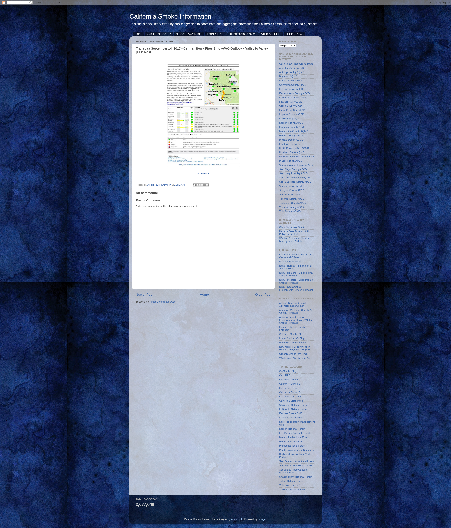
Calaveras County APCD (292, 85)
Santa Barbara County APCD (295, 182)
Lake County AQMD (290, 118)
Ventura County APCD (291, 207)
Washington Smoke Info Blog (295, 358)
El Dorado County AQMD (293, 97)
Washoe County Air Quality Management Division (294, 240)
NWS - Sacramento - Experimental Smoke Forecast (296, 288)
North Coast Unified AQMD (294, 148)
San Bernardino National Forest (296, 461)
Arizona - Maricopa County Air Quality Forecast (296, 311)
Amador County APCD (291, 68)
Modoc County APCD (291, 135)
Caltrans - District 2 (290, 384)
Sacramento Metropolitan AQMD (297, 165)
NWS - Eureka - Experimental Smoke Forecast (295, 267)
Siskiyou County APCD (291, 190)
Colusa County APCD (291, 89)
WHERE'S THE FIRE (271, 34)
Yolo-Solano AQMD (290, 211)
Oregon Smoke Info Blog (293, 354)
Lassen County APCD (291, 122)
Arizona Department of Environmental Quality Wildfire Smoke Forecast (296, 320)
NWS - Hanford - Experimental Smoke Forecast (296, 274)
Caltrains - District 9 (290, 396)
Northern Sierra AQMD (291, 152)
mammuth (237, 519)
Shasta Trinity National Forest (295, 476)
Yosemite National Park (292, 489)
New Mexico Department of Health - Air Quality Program (294, 348)
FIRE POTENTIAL (294, 34)
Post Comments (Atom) (164, 301)
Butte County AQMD (290, 80)
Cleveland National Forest (293, 405)
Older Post (263, 294)
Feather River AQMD (290, 101)
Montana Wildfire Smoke (293, 342)
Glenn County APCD (290, 106)
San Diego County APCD (293, 169)
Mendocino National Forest (294, 437)
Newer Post (144, 294)
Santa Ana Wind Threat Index (295, 465)
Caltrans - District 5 (290, 392)
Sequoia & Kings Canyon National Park (293, 471)
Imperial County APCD (291, 114)
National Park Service (291, 261)
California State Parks (291, 400)
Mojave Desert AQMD (291, 139)
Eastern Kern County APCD (294, 93)
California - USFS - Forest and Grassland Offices (296, 256)
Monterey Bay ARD (289, 144)
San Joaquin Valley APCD (293, 173)
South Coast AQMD (290, 194)
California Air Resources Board (296, 63)
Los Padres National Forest (294, 433)
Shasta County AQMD (291, 186)
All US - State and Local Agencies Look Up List (292, 304)
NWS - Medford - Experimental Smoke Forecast (296, 281)
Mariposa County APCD (292, 127)
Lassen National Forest (292, 429)
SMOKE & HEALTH (216, 34)
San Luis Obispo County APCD (296, 177)
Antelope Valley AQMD (291, 72)
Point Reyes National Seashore (296, 450)
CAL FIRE (284, 375)
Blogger (262, 519)
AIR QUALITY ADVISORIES (189, 34)
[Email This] (194, 185)
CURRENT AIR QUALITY (159, 34)
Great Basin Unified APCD (293, 110)
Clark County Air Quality (292, 227)
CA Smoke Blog (287, 371)
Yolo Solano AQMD (289, 485)
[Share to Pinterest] (207, 185)
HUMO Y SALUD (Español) (243, 34)
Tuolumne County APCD (292, 203)
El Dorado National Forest (293, 409)
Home (204, 294)
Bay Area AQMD (288, 76)
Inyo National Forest (290, 417)
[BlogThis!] (197, 185)
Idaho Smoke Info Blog (292, 338)
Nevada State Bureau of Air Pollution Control (294, 233)
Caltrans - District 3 (290, 388)
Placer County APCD (290, 161)
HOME (139, 34)
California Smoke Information (170, 16)
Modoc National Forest (292, 441)
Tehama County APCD (291, 198)
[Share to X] (201, 185)
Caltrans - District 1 (290, 379)
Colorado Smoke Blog (291, 334)
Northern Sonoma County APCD (297, 156)
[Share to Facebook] (204, 185)
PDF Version (203, 173)
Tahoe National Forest (291, 481)
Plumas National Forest (292, 445)
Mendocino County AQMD (293, 131)
